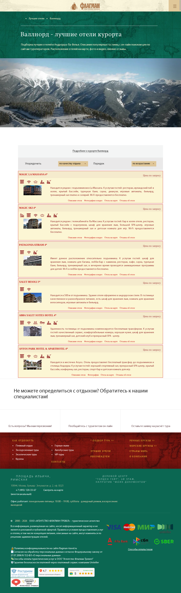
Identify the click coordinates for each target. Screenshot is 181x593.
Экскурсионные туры (27, 450)
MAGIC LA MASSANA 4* (33, 174)
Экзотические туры (26, 454)
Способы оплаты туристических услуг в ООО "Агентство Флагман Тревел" (53, 559)
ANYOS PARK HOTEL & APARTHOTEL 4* (43, 348)
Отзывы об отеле (127, 200)
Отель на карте (111, 200)
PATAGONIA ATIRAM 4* (33, 245)
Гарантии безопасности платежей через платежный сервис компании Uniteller (56, 562)
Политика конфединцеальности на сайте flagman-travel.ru (45, 548)
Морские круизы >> (143, 445)
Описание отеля (75, 200)
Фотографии (93, 375)
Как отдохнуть (23, 440)
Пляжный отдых (24, 445)
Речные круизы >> (142, 440)
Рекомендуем (100, 456)
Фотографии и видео (93, 200)
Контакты (58, 461)
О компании (138, 456)
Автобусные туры (64, 450)
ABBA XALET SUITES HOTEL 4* (37, 315)
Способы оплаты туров (140, 549)
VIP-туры (59, 454)
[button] (73, 163)
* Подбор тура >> (102, 440)
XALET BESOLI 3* (29, 282)
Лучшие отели (36, 18)
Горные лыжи (62, 445)
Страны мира (139, 451)
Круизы (20, 459)
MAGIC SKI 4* (27, 208)
